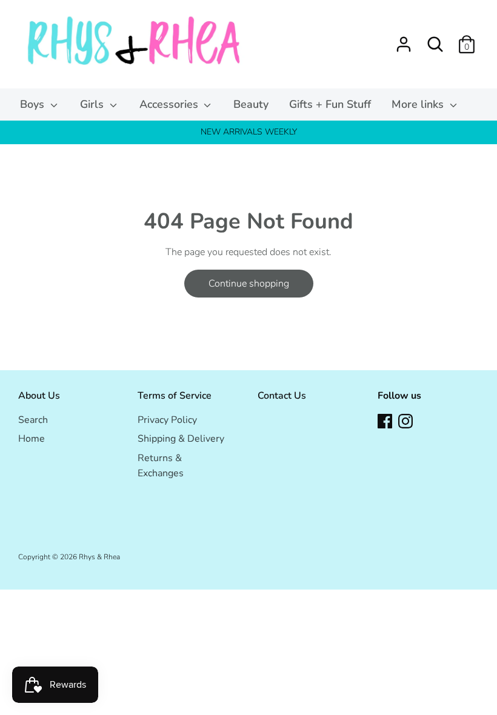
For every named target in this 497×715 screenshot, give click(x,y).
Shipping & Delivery (181, 438)
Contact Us (282, 395)
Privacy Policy (167, 420)
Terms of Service (175, 395)
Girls (93, 104)
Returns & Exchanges (161, 466)
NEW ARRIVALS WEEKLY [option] (249, 132)
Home (31, 438)
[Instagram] (405, 420)
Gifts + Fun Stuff (330, 104)
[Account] (404, 39)
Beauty (251, 104)
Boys (33, 104)
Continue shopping (248, 283)
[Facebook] (385, 420)
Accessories (170, 104)
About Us (39, 395)
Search (33, 420)
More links (419, 104)
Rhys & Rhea (99, 557)
